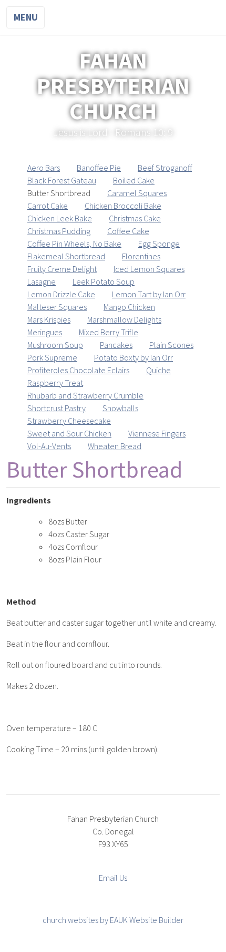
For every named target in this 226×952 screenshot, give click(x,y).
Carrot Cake (47, 205)
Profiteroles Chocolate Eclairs (78, 370)
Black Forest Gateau (61, 180)
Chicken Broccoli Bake (123, 205)
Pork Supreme (52, 357)
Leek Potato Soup (104, 281)
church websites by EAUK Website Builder (113, 920)
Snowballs (120, 408)
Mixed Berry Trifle (108, 332)
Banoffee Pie (99, 167)
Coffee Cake (128, 231)
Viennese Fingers (157, 433)
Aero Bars (43, 167)
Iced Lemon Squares (149, 269)
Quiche (158, 370)
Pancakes (116, 344)
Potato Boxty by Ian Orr (133, 357)
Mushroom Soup (55, 344)
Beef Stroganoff (165, 167)
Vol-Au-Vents (49, 446)
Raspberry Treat (55, 382)
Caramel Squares (137, 193)
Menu (26, 17)
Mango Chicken (129, 307)
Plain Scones (171, 344)
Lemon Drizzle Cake (61, 294)
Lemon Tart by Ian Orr (149, 294)
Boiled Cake (134, 180)
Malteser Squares (57, 307)
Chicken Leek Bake (59, 218)
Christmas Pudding (58, 231)
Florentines (141, 256)
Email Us (113, 877)
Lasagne (41, 281)
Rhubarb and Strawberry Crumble (85, 395)
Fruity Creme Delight (62, 269)
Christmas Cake (135, 218)
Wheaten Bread (114, 446)
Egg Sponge (159, 243)
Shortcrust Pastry (56, 408)
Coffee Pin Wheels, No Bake (74, 243)
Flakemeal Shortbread (66, 256)
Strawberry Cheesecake (69, 420)
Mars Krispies (48, 319)
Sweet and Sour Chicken (69, 433)
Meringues (44, 332)
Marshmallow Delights (124, 319)
